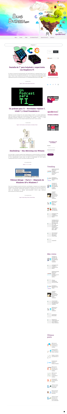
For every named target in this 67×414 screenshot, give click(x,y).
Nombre (49, 145)
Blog (16, 37)
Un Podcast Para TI (34, 37)
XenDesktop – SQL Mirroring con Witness (27, 151)
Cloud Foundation (22, 124)
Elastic (29, 83)
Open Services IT (44, 37)
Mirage (26, 197)
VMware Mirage (32, 197)
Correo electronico (51, 149)
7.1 (26, 164)
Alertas (24, 83)
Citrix (30, 164)
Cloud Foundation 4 (28, 124)
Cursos (20, 37)
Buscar (55, 51)
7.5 (27, 164)
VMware (28, 197)
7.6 (28, 164)
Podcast (36, 124)
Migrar (23, 197)
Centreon (26, 83)
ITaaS (26, 37)
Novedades (33, 124)
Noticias (52, 37)
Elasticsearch (32, 83)
